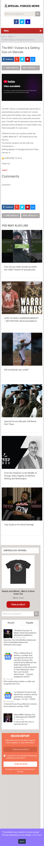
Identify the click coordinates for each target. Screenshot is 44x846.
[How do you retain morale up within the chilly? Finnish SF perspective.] (22, 247)
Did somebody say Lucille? (16, 369)
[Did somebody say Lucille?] (22, 350)
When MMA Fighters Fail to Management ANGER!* (25, 715)
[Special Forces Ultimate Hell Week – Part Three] (22, 401)
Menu (6, 31)
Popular (29, 622)
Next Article (29, 68)
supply (4, 170)
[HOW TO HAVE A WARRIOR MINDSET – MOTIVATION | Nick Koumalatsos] (22, 298)
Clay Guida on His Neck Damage (19, 524)
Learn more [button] (37, 835)
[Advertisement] (23, 195)
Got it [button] (22, 841)
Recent (11, 622)
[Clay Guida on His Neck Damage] (22, 504)
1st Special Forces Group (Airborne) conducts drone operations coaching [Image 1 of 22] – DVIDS (25, 695)
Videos (10, 37)
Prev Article (12, 68)
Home (3, 37)
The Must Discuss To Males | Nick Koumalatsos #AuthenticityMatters (25, 632)
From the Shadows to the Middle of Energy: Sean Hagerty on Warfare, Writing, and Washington (20, 476)
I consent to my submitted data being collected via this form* (21, 756)
